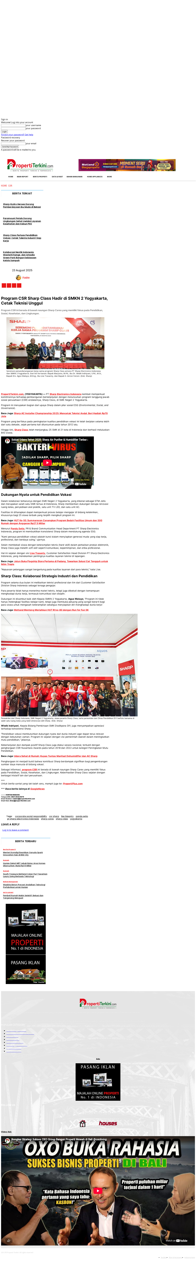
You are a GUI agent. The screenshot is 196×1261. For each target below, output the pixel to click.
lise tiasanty (67, 816)
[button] (118, 176)
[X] (189, 153)
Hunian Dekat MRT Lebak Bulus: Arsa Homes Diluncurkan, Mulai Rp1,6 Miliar (24, 864)
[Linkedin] (182, 153)
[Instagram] (178, 153)
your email (31, 143)
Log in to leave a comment (15, 830)
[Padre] (19, 277)
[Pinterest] (50, 383)
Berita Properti (9, 849)
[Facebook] (174, 153)
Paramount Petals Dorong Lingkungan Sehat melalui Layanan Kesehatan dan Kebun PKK (22, 221)
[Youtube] (193, 153)
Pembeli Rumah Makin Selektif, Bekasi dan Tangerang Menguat (23, 896)
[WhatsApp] (60, 383)
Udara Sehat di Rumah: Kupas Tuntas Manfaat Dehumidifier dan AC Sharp (55, 756)
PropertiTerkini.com (12, 394)
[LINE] (89, 383)
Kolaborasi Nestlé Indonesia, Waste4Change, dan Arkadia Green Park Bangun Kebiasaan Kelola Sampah (19, 256)
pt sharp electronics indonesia (23, 818)
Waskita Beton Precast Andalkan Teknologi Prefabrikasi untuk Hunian (24, 885)
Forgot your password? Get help (17, 134)
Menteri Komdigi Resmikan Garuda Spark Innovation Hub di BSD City (23, 853)
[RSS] (186, 153)
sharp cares (47, 818)
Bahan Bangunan (10, 881)
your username (33, 125)
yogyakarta (76, 818)
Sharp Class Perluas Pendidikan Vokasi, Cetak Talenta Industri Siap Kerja (22, 238)
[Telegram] (80, 383)
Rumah (6, 860)
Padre (26, 277)
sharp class (62, 818)
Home (4, 185)
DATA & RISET (8, 892)
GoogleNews (37, 789)
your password (33, 128)
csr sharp (54, 816)
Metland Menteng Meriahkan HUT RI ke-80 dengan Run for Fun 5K (51, 610)
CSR (10, 185)
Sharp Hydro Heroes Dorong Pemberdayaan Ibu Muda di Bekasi (22, 206)
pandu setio (82, 816)
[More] (99, 383)
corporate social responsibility (31, 816)
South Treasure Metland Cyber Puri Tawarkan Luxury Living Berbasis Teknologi (25, 875)
